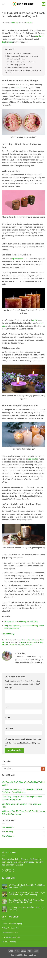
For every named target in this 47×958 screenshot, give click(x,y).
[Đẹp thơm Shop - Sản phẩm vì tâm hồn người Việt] (23, 4)
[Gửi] (43, 769)
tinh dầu (20, 88)
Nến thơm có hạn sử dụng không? (19, 53)
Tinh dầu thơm (7, 827)
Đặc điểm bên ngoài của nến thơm (22, 62)
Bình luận (9, 688)
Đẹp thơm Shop (8, 634)
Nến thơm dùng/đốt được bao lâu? (19, 67)
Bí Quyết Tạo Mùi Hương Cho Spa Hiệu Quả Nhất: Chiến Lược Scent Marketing (22, 790)
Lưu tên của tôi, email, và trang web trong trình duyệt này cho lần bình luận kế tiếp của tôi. (23, 742)
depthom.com (7, 42)
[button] (3, 4)
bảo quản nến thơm (26, 642)
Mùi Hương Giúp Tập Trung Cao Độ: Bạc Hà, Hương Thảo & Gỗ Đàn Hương (23, 812)
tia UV (34, 320)
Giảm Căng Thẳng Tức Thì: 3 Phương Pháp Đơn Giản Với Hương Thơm (22, 798)
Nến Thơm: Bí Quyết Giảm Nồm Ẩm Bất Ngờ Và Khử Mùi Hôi (23, 783)
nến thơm (39, 36)
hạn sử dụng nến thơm (16, 644)
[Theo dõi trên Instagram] (8, 870)
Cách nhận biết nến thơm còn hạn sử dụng (22, 56)
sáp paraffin (33, 459)
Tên (7, 707)
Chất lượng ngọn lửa (17, 65)
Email (7, 718)
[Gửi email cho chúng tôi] (12, 870)
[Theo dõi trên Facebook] (4, 870)
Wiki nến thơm (7, 836)
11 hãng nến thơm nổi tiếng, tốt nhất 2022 (21, 622)
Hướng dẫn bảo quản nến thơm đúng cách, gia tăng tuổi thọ (23, 71)
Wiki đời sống (7, 832)
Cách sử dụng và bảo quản (30, 640)
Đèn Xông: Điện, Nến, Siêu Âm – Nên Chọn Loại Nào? (21, 805)
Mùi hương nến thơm (17, 59)
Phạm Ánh (14, 22)
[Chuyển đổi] (44, 827)
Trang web (9, 728)
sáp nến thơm (17, 259)
